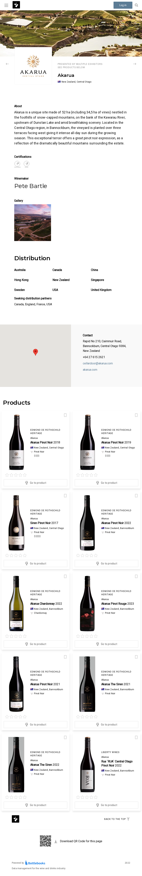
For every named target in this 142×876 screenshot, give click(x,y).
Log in (122, 5)
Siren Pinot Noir (44, 523)
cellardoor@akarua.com (98, 363)
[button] (35, 352)
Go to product (38, 482)
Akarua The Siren (115, 684)
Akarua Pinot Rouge (117, 603)
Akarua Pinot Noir (45, 442)
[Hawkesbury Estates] (134, 63)
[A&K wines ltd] (7, 63)
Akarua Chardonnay (46, 603)
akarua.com (90, 369)
